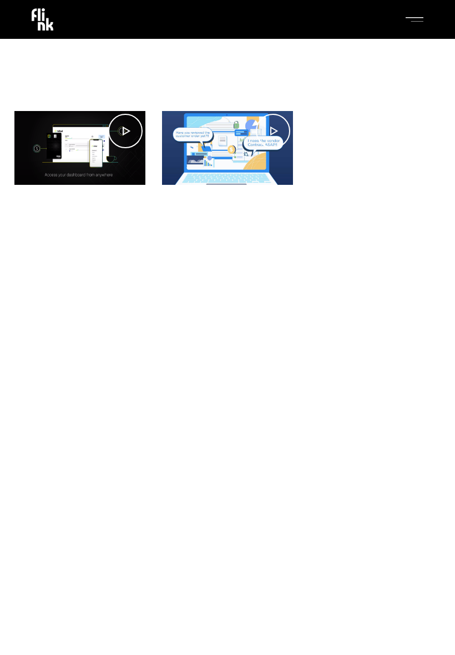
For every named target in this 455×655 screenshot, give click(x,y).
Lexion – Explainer (207, 219)
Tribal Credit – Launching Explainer (75, 229)
